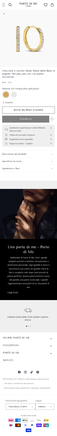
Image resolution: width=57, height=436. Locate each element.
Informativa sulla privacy (38, 379)
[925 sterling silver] (14, 94)
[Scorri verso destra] (35, 64)
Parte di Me (31, 415)
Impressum (45, 388)
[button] (3, 5)
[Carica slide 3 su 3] (30, 326)
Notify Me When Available (28, 109)
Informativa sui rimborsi (14, 379)
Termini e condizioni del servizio (19, 383)
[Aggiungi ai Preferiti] (52, 119)
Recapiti (35, 388)
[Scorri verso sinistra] (22, 64)
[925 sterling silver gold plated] (6, 94)
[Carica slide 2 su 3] (28, 326)
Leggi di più (12, 292)
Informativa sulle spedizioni (17, 388)
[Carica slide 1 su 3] (26, 326)
